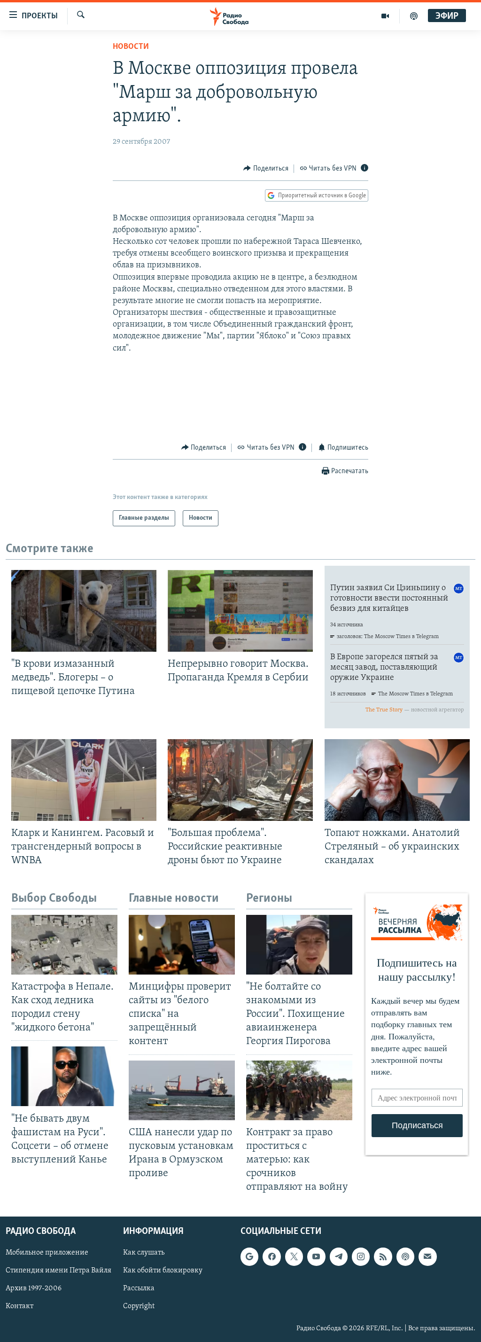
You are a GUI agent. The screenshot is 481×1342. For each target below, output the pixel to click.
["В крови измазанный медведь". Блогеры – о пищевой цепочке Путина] (83, 611)
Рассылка (139, 1289)
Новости (131, 47)
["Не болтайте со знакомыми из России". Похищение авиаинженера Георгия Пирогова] (299, 945)
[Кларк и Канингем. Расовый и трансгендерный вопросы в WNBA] (83, 780)
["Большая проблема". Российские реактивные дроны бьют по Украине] (240, 780)
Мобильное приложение (47, 1253)
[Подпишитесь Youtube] (316, 1257)
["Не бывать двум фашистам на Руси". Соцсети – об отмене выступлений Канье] (64, 1076)
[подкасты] (414, 16)
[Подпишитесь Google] (249, 1257)
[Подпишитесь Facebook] (271, 1257)
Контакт (19, 1307)
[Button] (265, 169)
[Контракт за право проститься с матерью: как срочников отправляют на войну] (299, 1090)
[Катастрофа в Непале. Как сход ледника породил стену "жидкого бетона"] (64, 945)
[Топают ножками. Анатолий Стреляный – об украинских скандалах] (397, 780)
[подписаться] (427, 1257)
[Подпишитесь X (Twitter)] (294, 1257)
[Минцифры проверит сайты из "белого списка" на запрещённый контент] (182, 945)
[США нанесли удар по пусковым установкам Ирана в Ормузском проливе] (182, 1090)
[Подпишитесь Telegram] (339, 1257)
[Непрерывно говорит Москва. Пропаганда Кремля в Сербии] (240, 611)
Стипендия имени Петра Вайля (58, 1271)
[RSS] (383, 1257)
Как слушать (143, 1253)
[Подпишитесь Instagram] (361, 1257)
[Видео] (385, 16)
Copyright (139, 1307)
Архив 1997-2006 (34, 1289)
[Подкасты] (405, 1257)
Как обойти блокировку (162, 1271)
